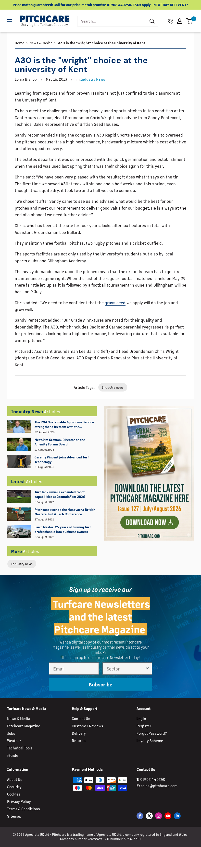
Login (141, 718)
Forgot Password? (152, 733)
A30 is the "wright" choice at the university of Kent (101, 42)
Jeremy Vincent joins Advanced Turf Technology (62, 459)
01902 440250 (152, 779)
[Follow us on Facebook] (140, 815)
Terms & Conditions (23, 808)
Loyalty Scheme (150, 740)
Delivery (79, 733)
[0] (190, 21)
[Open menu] (9, 21)
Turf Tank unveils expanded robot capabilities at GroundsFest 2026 (60, 494)
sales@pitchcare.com (159, 785)
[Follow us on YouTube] (167, 815)
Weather (14, 740)
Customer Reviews (87, 725)
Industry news (22, 564)
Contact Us (81, 718)
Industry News (92, 79)
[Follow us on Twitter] (149, 815)
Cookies (13, 794)
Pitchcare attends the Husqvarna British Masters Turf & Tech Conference (65, 511)
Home (19, 42)
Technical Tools (20, 748)
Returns (79, 740)
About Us (14, 779)
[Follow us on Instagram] (158, 815)
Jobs (11, 733)
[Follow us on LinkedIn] (177, 815)
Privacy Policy (19, 801)
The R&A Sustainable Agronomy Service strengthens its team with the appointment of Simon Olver (64, 424)
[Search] (152, 21)
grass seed (115, 302)
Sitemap (14, 816)
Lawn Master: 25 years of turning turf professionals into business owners (63, 529)
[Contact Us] (170, 21)
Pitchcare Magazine (23, 725)
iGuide (12, 755)
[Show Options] (147, 668)
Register (144, 725)
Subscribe (100, 684)
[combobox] (111, 21)
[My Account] (179, 21)
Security (14, 786)
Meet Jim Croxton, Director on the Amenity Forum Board (60, 442)
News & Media (40, 42)
